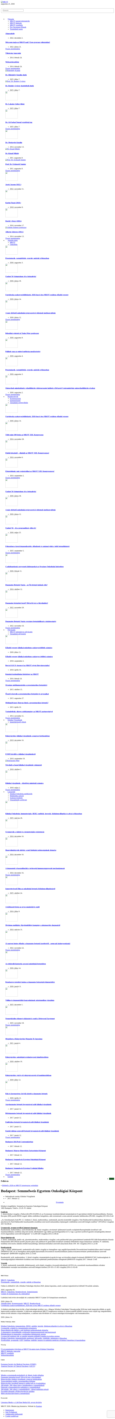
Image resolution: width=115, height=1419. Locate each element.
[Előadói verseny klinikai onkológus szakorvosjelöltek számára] (11, 643)
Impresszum (9, 1410)
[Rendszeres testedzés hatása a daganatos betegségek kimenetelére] (11, 978)
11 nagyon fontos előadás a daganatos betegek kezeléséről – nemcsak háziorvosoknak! (37, 944)
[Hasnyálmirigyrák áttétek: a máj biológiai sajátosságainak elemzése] (11, 846)
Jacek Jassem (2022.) (13, 185)
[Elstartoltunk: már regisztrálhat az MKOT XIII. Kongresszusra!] (11, 467)
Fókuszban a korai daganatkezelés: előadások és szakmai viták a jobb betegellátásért (37, 546)
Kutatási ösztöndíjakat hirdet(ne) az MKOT (22, 674)
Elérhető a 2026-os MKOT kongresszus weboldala (20, 1185)
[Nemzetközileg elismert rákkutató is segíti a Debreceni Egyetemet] (11, 1014)
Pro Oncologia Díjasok (18, 27)
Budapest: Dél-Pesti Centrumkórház (19, 1142)
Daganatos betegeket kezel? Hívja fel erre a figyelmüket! (26, 603)
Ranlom (39, 1406)
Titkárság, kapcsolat (13, 53)
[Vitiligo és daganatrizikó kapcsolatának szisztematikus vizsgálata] (11, 996)
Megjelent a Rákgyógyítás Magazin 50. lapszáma (23, 1039)
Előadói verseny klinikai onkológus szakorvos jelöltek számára (29, 657)
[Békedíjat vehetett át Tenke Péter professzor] (11, 329)
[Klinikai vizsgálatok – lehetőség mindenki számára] (11, 779)
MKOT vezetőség (16, 25)
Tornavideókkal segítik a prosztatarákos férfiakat (18, 1381)
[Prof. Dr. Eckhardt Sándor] (15, 160)
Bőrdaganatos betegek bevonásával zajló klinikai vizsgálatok (28, 1113)
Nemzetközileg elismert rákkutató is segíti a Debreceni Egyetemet (30, 1019)
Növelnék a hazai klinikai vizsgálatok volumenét (23, 765)
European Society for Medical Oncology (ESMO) (18, 1364)
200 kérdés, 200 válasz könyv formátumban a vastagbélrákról (22, 1385)
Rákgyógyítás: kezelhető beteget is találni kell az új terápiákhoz (23, 1383)
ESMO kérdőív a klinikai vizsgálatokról (20, 754)
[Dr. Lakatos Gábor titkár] (11, 100)
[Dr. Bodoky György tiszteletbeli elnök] (15, 81)
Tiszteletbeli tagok (16, 29)
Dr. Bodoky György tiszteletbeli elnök (19, 86)
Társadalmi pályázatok (18, 634)
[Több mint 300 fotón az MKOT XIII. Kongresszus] (11, 430)
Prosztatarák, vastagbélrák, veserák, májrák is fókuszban (27, 258)
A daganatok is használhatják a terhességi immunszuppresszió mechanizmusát (35, 868)
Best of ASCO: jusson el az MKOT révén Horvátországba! (27, 665)
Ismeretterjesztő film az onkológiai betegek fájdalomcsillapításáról (30, 889)
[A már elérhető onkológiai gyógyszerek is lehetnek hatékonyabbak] (11, 309)
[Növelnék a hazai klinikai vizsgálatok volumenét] (12, 761)
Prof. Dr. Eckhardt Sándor (15, 164)
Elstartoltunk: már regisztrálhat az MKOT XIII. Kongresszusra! (29, 471)
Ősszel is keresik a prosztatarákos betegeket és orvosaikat (27, 694)
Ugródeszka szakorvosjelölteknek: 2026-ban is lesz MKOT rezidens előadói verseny (37, 295)
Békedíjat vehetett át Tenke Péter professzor (22, 333)
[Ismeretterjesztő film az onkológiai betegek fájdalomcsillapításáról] (11, 884)
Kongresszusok (15, 399)
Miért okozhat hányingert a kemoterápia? (15, 1393)
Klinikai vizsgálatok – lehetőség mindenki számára (24, 783)
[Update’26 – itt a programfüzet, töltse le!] (11, 524)
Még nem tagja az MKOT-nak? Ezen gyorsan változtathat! (27, 42)
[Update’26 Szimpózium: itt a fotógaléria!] (11, 272)
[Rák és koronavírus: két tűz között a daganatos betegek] (11, 1089)
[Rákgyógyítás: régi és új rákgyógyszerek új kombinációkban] (11, 1071)
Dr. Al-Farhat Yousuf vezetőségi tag (18, 122)
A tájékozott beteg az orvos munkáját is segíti (22, 907)
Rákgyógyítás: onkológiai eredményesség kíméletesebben (26, 1057)
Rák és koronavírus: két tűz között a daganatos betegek (26, 1094)
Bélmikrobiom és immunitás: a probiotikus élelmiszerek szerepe (23, 1334)
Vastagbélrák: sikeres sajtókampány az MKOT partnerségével (29, 711)
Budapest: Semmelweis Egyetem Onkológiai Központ (25, 1159)
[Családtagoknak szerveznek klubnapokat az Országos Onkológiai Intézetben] (11, 562)
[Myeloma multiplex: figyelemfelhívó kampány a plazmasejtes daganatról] (11, 921)
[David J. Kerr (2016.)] (11, 217)
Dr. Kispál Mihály (12, 153)
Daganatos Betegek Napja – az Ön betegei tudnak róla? (26, 585)
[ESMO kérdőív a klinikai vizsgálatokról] (11, 750)
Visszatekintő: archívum (18, 800)
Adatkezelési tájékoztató (14, 1414)
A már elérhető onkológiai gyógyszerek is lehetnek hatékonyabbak (30, 313)
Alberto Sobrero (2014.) (14, 232)
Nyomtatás (60, 1202)
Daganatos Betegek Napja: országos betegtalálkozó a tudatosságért (30, 621)
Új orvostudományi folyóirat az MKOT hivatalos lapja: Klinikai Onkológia (27, 1349)
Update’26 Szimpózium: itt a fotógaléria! (20, 276)
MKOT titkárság (16, 23)
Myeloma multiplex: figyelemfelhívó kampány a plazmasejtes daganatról (32, 925)
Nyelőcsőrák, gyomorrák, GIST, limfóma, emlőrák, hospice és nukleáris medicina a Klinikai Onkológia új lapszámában (43, 1340)
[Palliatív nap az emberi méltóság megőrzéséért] (11, 347)
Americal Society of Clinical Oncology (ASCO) (18, 1366)
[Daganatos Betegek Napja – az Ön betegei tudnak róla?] (11, 580)
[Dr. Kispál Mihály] (12, 149)
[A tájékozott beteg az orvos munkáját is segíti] (11, 902)
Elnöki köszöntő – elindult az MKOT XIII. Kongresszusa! (27, 453)
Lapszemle (11, 792)
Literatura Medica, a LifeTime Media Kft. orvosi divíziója (21, 1402)
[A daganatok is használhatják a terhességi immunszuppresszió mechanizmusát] (11, 864)
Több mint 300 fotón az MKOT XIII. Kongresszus (24, 435)
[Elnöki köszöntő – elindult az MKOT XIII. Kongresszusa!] (11, 449)
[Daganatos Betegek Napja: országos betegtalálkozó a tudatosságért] (11, 617)
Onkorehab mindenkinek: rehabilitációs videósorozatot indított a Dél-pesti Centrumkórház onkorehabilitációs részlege (50, 388)
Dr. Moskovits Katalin (13, 142)
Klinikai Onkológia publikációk (21, 794)
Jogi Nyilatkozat (11, 1412)
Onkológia (13, 244)
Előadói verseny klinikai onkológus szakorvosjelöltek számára (28, 648)
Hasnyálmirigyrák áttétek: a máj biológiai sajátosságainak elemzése (30, 850)
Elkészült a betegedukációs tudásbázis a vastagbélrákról (20, 1387)
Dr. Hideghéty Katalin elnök (16, 75)
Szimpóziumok (15, 401)
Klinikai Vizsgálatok (15, 720)
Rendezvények (13, 397)
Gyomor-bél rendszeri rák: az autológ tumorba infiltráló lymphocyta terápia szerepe (30, 1336)
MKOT (12, 242)
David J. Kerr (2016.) (13, 221)
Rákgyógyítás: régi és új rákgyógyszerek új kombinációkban (28, 1075)
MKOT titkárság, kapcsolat (10, 1351)
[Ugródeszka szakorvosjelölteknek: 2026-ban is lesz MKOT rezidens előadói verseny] (11, 290)
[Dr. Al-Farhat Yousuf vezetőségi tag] (11, 118)
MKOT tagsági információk (20, 21)
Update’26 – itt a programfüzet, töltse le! (20, 528)
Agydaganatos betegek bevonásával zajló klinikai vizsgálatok (28, 1104)
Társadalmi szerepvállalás (19, 403)
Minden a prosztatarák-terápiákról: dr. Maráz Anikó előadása (22, 1375)
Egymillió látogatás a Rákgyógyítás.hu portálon (17, 1391)
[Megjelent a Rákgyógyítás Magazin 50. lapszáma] (11, 1034)
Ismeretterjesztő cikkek (18, 722)
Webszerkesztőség (12, 62)
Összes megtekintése (12, 49)
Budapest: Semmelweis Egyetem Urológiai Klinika (24, 1168)
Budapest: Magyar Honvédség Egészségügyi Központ (25, 1151)
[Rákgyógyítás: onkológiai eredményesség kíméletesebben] (11, 1053)
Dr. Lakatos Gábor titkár (15, 104)
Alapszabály (10, 33)
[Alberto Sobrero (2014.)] (15, 227)
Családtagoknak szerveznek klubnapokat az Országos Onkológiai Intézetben (34, 567)
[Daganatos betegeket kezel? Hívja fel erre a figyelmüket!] (11, 599)
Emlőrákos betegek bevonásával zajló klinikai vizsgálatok (27, 1122)
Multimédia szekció (17, 796)
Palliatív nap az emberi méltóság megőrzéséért (22, 351)
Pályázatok (11, 630)
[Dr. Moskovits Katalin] (11, 138)
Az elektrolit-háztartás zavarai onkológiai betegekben (25, 964)
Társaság (11, 19)
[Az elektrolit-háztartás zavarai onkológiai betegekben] (11, 959)
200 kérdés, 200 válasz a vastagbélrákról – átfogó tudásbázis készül (25, 1389)
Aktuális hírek (13, 240)
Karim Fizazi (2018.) (13, 203)
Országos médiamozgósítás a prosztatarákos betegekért (26, 685)
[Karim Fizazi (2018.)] (11, 198)
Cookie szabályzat (11, 1416)
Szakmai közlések (16, 798)
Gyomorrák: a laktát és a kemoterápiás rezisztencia (24, 832)
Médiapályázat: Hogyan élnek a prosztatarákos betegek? (26, 703)
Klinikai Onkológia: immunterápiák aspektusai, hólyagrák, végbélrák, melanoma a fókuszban (34, 1338)
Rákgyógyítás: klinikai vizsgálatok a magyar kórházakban (27, 736)
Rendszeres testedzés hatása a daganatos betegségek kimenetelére (30, 982)
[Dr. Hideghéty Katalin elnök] (12, 70)
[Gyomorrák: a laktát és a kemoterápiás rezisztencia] (11, 827)
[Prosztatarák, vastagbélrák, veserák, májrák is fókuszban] (11, 254)
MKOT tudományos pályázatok (21, 632)
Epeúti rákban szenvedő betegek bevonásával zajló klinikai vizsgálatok (32, 1131)
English (10, 1177)
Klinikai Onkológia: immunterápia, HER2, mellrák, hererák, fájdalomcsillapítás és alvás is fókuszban (43, 814)
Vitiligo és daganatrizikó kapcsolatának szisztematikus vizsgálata (29, 1000)
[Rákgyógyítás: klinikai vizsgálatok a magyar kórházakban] (11, 731)
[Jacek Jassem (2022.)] (11, 180)
